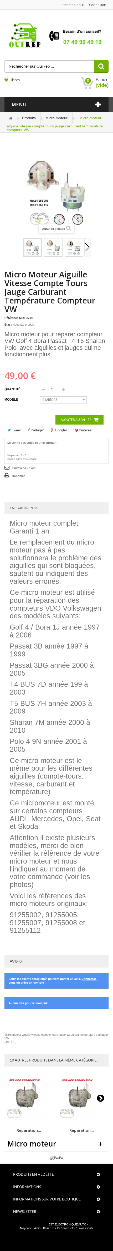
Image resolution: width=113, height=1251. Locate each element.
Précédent (19, 247)
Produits (29, 118)
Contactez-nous (71, 4)
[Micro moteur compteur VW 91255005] (74, 247)
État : (8, 324)
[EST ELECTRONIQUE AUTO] (56, 35)
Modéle (11, 399)
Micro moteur (56, 118)
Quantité (12, 389)
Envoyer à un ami (24, 468)
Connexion (97, 4)
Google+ (61, 430)
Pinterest (85, 430)
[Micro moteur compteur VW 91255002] (53, 247)
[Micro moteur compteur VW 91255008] (33, 247)
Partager (37, 430)
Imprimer (18, 475)
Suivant (87, 247)
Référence (11, 318)
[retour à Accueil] (10, 118)
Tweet (16, 430)
